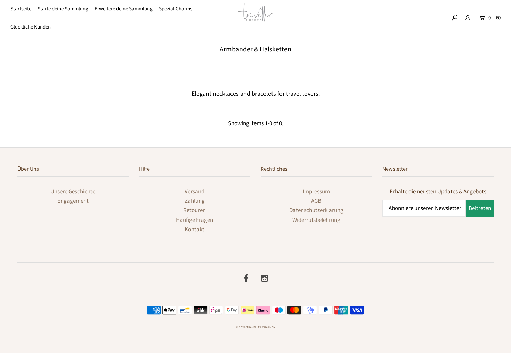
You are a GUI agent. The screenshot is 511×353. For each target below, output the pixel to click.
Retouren (194, 210)
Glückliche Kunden (30, 27)
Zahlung (195, 201)
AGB (316, 201)
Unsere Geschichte (72, 191)
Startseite (20, 9)
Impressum (316, 191)
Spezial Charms (175, 9)
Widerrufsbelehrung (316, 220)
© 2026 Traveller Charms (255, 327)
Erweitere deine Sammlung (124, 9)
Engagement (73, 201)
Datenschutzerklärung (316, 210)
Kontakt (194, 229)
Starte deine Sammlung (63, 9)
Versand (194, 191)
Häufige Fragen (194, 220)
